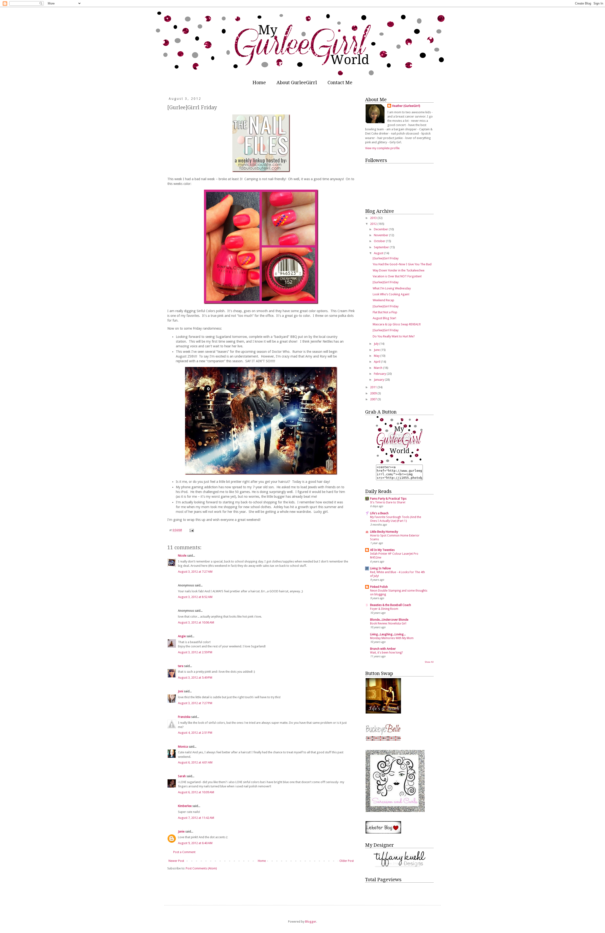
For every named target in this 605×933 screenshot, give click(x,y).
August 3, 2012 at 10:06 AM (196, 622)
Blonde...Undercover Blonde (389, 619)
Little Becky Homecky (384, 531)
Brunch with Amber (383, 648)
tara (180, 666)
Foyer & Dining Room (384, 608)
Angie (182, 636)
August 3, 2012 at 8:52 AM (195, 597)
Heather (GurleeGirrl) (406, 106)
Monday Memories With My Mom (392, 638)
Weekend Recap (383, 300)
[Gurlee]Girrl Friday (385, 258)
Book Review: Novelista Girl (388, 623)
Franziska (184, 717)
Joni (180, 691)
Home (259, 82)
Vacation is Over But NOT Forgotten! (397, 276)
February (380, 373)
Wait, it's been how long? (386, 652)
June (377, 350)
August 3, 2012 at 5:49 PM (195, 677)
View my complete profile (382, 148)
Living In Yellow (380, 568)
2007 (373, 399)
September (382, 247)
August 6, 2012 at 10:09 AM (196, 792)
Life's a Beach (379, 513)
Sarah (182, 776)
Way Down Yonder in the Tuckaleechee (398, 270)
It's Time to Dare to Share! (387, 502)
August (379, 253)
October (380, 241)
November (381, 235)
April (377, 361)
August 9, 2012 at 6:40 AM (195, 843)
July (376, 343)
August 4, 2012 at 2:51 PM (195, 732)
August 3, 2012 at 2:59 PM (195, 652)
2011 (373, 387)
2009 (373, 393)
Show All (429, 662)
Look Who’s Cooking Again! (391, 294)
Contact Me (340, 82)
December (381, 229)
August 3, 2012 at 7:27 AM (195, 571)
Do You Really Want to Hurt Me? (394, 336)
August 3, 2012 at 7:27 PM (195, 703)
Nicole (182, 555)
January (379, 379)
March (378, 368)
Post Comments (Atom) (201, 868)
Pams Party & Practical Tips (388, 498)
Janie (181, 831)
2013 (373, 218)
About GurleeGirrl (297, 82)
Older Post (346, 861)
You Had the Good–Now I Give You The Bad (402, 264)
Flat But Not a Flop (385, 312)
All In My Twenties (382, 550)
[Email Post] (191, 530)
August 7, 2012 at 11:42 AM (196, 818)
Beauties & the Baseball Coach (390, 605)
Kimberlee (185, 806)
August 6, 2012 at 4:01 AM (195, 762)
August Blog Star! (384, 318)
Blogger (310, 921)
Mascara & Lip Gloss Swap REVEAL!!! (397, 324)
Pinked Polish (379, 587)
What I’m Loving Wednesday (392, 288)
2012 (373, 224)
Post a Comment (184, 852)
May (377, 356)
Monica (183, 746)
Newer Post (176, 861)
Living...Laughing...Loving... (388, 634)
